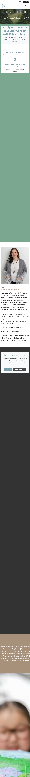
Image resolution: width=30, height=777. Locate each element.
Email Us (8, 369)
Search (20, 1)
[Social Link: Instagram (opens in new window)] (26, 2)
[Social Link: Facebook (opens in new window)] (24, 2)
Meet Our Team (19, 369)
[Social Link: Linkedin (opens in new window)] (28, 2)
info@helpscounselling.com (10, 290)
